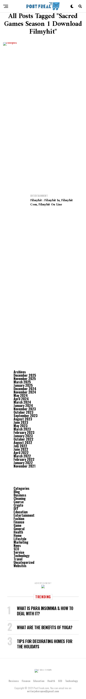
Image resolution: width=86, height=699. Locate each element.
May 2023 (21, 425)
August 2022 (23, 442)
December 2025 (25, 375)
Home (18, 535)
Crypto (18, 505)
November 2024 (25, 392)
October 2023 (23, 412)
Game (17, 525)
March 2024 (22, 402)
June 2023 (21, 422)
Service (19, 552)
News (17, 545)
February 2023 (24, 432)
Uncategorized (24, 562)
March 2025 (22, 382)
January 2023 (23, 435)
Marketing (21, 542)
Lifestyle (20, 538)
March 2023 (22, 429)
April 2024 (21, 398)
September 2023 (26, 415)
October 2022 (23, 439)
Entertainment (24, 515)
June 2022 (21, 449)
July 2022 (20, 445)
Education (21, 511)
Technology (21, 555)
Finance (19, 522)
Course (19, 501)
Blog (17, 491)
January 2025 (23, 385)
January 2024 (23, 405)
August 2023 (23, 419)
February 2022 (24, 459)
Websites (20, 565)
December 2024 (25, 388)
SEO (16, 548)
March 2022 (22, 456)
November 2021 (24, 466)
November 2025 (25, 378)
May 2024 (21, 395)
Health (18, 532)
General (19, 528)
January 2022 (23, 462)
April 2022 (21, 452)
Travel (18, 559)
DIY (16, 508)
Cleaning (20, 498)
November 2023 (25, 408)
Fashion (19, 518)
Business (20, 495)
